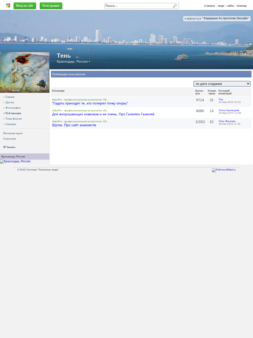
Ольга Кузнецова (229, 110)
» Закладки (9, 123)
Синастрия (9, 138)
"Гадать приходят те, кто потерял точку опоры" (90, 103)
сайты (230, 5)
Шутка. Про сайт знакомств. (74, 125)
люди (221, 5)
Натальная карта (12, 133)
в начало (209, 5)
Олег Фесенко (227, 121)
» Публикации (12, 113)
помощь (242, 5)
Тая (221, 99)
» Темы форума (12, 118)
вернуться (217, 18)
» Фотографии (12, 107)
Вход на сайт (24, 5)
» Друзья (8, 102)
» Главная (8, 96)
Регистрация (51, 5)
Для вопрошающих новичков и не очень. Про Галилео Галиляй (103, 114)
